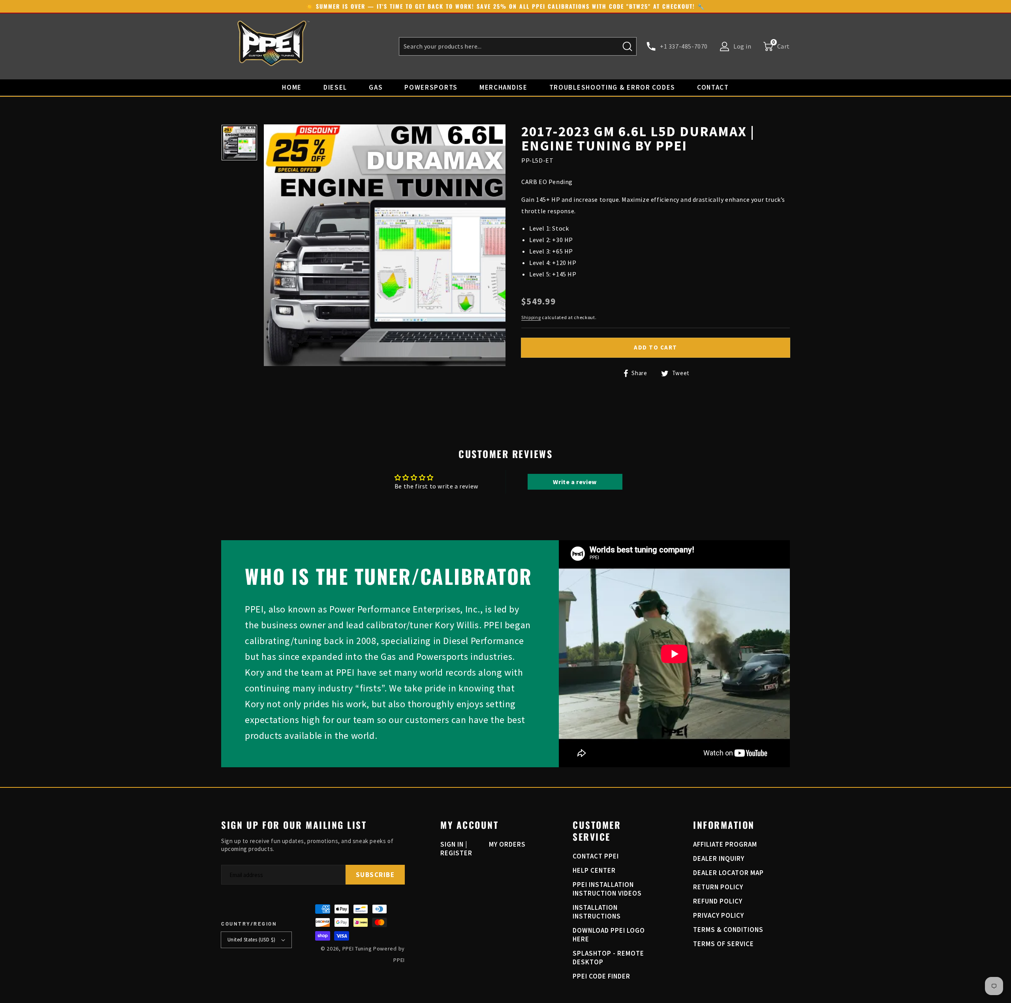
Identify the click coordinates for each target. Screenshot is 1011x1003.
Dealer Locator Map (728, 872)
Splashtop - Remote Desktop (608, 957)
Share (638, 373)
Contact (713, 87)
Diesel (335, 87)
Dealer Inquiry (718, 858)
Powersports (431, 87)
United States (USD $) (251, 939)
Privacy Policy (718, 915)
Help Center (594, 870)
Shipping (531, 317)
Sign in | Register (456, 848)
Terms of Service (723, 943)
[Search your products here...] (627, 46)
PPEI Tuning (357, 948)
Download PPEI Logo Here (609, 934)
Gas (376, 87)
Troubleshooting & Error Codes (612, 87)
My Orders (507, 844)
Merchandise (503, 87)
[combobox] (517, 46)
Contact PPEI (596, 856)
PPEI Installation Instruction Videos (607, 889)
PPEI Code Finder (601, 976)
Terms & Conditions (728, 929)
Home (292, 87)
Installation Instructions (597, 911)
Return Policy (718, 887)
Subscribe (375, 874)
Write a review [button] (574, 482)
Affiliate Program (725, 844)
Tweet (680, 373)
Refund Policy (717, 901)
